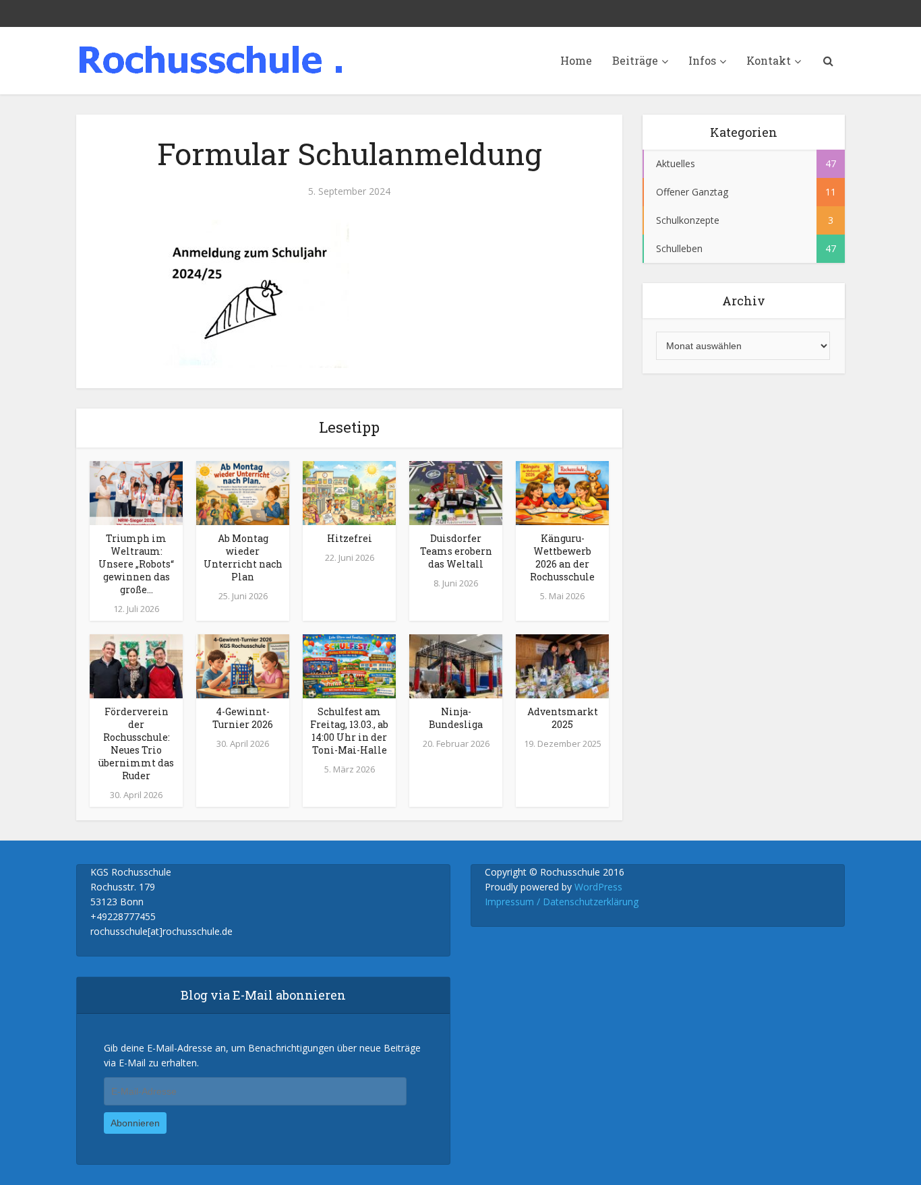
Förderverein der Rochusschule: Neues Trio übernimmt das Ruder (136, 743)
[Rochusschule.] (211, 59)
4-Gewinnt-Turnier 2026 (242, 718)
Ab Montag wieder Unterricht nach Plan (243, 557)
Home (576, 60)
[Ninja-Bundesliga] (455, 665)
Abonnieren (135, 1123)
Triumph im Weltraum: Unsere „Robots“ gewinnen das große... (136, 564)
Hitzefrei (349, 538)
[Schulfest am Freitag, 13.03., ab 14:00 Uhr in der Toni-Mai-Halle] (349, 665)
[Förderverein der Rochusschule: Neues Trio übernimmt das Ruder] (136, 665)
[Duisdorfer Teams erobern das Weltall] (455, 492)
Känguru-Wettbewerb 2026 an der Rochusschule (562, 557)
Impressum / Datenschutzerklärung (561, 901)
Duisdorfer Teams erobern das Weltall (456, 551)
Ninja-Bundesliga (456, 718)
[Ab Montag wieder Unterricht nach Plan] (242, 492)
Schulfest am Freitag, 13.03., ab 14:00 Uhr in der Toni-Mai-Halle (349, 730)
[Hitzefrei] (349, 492)
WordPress (598, 886)
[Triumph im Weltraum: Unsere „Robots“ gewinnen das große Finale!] (136, 492)
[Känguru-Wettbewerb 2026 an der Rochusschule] (562, 492)
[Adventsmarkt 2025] (562, 665)
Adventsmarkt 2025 (562, 718)
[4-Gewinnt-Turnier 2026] (242, 665)
